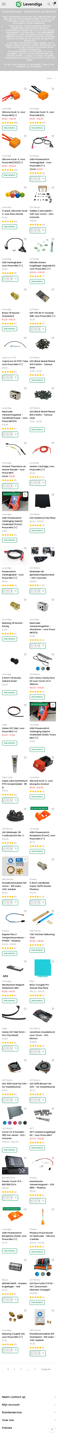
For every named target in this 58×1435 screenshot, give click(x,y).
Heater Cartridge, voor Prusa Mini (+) (42, 468)
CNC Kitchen (7, 879)
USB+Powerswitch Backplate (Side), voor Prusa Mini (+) (14, 1236)
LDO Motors (35, 207)
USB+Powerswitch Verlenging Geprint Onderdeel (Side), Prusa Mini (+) (43, 733)
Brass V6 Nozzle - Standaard (11, 314)
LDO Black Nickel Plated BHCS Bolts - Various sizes (42, 415)
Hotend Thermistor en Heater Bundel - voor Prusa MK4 (14, 469)
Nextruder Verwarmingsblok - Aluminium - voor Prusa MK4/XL (42, 628)
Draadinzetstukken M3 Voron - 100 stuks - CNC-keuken (14, 886)
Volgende (46, 1369)
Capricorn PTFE (9, 357)
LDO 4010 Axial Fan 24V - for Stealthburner (15, 1085)
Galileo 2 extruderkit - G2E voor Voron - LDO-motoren (42, 214)
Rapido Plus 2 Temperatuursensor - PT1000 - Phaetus (14, 937)
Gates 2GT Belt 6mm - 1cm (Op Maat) (14, 1034)
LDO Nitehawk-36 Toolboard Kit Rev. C (13, 834)
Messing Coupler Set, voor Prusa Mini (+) (13, 1335)
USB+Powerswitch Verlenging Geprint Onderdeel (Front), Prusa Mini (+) (12, 522)
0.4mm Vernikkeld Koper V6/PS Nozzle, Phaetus (40, 886)
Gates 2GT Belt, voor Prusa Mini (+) (13, 730)
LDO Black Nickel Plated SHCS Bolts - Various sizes (42, 364)
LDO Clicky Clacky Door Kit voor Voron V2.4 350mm (42, 681)
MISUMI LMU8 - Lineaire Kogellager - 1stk (14, 1285)
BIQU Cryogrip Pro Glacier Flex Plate (39, 986)
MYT (32, 1128)
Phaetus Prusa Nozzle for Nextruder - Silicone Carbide (42, 1236)
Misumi (5, 1280)
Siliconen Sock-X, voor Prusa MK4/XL (42, 114)
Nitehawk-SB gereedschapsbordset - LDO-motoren (42, 574)
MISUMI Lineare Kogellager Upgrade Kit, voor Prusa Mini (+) (43, 265)
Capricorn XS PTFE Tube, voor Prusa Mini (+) (15, 363)
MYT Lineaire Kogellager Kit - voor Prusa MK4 (43, 1133)
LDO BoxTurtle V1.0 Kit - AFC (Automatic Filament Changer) (42, 1286)
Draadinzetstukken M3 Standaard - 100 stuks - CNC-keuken (42, 1337)
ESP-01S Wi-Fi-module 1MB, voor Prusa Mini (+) (42, 314)
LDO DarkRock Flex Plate (42, 517)
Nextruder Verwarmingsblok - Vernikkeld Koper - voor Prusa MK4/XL (15, 416)
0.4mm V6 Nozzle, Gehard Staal (11, 679)
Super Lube (7, 777)
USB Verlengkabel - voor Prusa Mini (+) (12, 264)
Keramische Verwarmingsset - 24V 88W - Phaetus (42, 1184)
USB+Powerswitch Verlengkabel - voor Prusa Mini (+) (40, 162)
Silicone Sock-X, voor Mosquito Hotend (41, 782)
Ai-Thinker (34, 309)
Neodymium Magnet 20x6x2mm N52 (13, 986)
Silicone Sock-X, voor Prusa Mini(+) (13, 114)
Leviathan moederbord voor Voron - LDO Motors (42, 1035)
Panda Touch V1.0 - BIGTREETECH (12, 1183)
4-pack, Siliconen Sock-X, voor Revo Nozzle (15, 212)
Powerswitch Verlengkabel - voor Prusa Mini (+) (13, 574)
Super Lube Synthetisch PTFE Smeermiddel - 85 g (15, 784)
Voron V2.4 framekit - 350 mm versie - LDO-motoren (14, 1135)
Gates (4, 725)
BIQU (32, 981)
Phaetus (33, 879)
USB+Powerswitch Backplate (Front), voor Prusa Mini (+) (42, 835)
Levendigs (6, 108)
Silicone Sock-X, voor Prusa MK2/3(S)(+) (13, 161)
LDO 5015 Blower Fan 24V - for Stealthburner (42, 1085)
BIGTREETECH (8, 1178)
